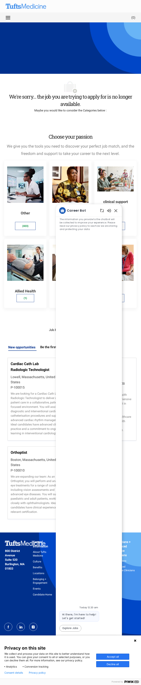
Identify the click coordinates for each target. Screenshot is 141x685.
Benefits (37, 567)
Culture (37, 561)
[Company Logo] (22, 6)
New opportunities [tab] (21, 347)
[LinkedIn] (21, 627)
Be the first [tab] (48, 347)
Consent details (13, 672)
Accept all (113, 656)
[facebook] (8, 627)
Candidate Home (42, 594)
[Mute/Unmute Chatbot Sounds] (109, 210)
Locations (38, 573)
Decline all (113, 664)
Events (37, 588)
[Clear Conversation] (102, 210)
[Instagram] (33, 627)
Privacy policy (37, 672)
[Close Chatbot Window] (115, 210)
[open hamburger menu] (8, 17)
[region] (89, 425)
